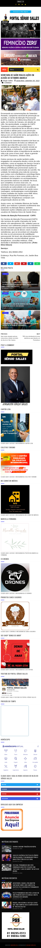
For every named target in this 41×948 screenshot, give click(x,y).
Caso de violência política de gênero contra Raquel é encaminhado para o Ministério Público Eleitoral (25, 857)
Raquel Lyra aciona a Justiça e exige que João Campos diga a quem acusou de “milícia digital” (25, 905)
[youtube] (25, 4)
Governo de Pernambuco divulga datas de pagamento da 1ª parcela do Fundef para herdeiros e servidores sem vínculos (20, 284)
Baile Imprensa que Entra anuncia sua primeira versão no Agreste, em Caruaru (18, 305)
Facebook (4, 789)
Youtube (4, 794)
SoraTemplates (14, 945)
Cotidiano (8, 83)
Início (4, 69)
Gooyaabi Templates (31, 945)
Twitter (4, 784)
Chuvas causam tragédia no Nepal (24, 847)
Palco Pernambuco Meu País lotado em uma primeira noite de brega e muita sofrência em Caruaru (26, 895)
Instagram (5, 798)
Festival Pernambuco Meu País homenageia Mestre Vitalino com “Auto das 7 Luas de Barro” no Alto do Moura (26, 868)
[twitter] (22, 4)
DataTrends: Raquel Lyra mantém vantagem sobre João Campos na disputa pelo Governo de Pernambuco (26, 885)
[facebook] (16, 4)
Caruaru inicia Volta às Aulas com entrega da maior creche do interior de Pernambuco (20, 324)
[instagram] (19, 4)
